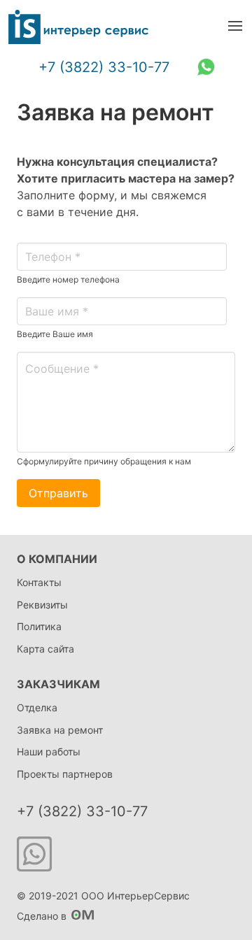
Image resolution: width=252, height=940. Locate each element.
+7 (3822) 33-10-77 (103, 67)
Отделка (37, 707)
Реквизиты (42, 605)
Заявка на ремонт (60, 730)
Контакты (39, 582)
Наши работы (48, 751)
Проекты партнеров (65, 774)
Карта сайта (45, 649)
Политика (39, 626)
